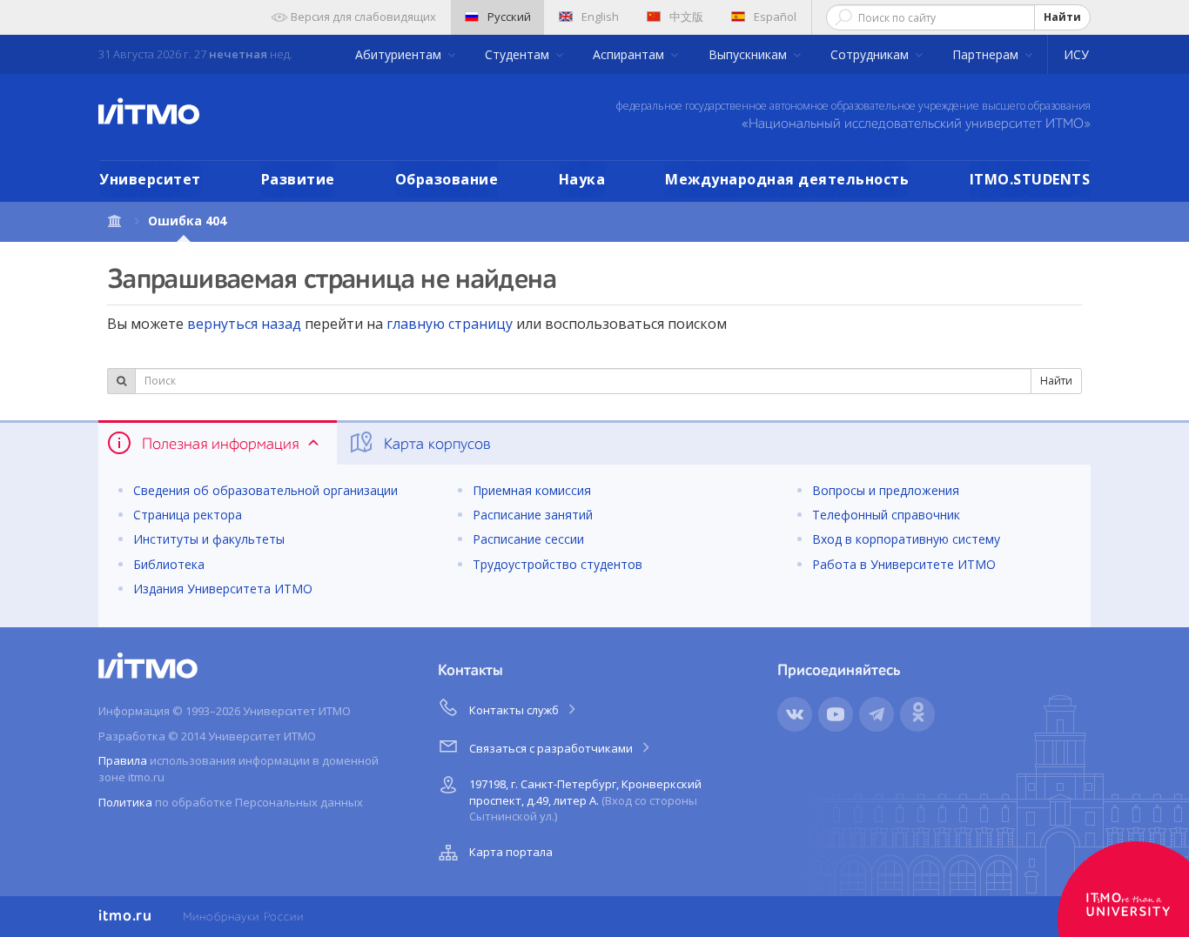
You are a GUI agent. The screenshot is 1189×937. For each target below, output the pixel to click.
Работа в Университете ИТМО (904, 564)
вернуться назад (244, 323)
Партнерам (987, 54)
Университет (150, 179)
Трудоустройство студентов (557, 564)
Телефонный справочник (886, 514)
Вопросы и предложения (885, 490)
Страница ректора (187, 514)
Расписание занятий (533, 514)
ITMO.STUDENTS (1030, 179)
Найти (1062, 17)
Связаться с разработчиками (552, 748)
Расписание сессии (528, 539)
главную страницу (449, 323)
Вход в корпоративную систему (906, 539)
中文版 (686, 16)
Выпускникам (749, 54)
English (600, 16)
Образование (447, 179)
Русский (509, 16)
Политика (125, 802)
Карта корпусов (435, 444)
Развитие (298, 179)
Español (775, 16)
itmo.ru (125, 916)
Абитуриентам (400, 54)
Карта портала (511, 852)
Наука (582, 179)
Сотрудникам (871, 54)
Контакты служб (515, 710)
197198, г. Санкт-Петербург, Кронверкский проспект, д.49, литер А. (585, 800)
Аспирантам (630, 54)
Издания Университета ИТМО (222, 588)
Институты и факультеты (209, 539)
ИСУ (1076, 54)
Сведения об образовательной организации (265, 490)
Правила (122, 760)
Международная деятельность (787, 179)
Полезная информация (220, 444)
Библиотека (169, 564)
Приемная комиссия (532, 490)
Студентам (519, 54)
